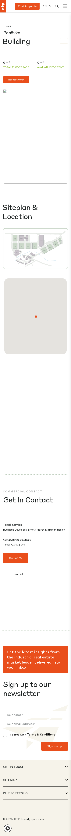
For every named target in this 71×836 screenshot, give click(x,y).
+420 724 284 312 (14, 544)
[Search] (57, 6)
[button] (36, 316)
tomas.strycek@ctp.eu (17, 539)
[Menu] (65, 6)
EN (45, 6)
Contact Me (15, 557)
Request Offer (16, 79)
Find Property (27, 6)
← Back (7, 26)
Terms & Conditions (41, 734)
